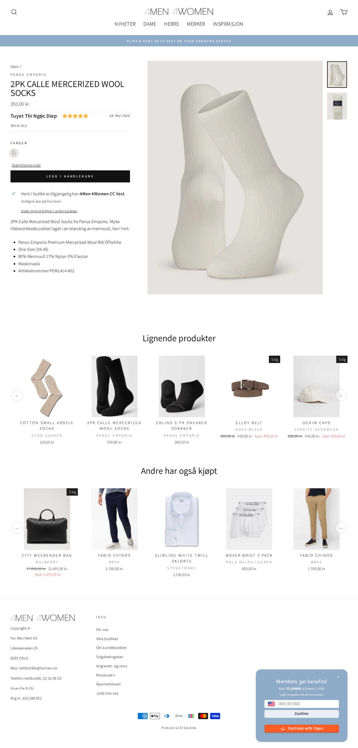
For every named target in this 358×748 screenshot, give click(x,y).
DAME (149, 23)
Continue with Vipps (305, 728)
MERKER (196, 23)
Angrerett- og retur (112, 665)
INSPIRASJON (228, 23)
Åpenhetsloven (108, 683)
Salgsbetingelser (109, 656)
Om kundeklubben (111, 647)
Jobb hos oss (107, 693)
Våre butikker (107, 638)
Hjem (14, 66)
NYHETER (125, 23)
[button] (13, 153)
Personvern (105, 675)
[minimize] (338, 675)
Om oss (102, 629)
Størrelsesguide (26, 165)
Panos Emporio (28, 74)
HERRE (171, 23)
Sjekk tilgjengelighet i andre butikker (49, 211)
